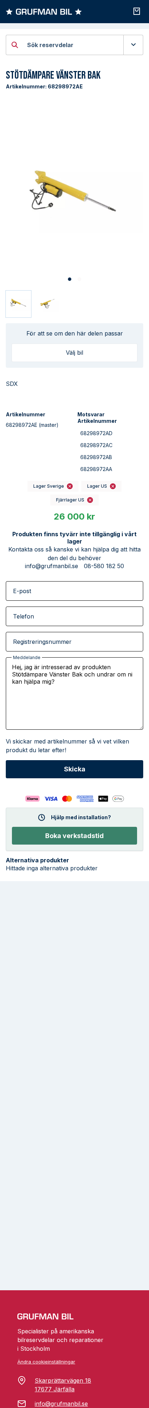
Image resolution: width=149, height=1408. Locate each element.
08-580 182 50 (104, 566)
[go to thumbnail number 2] (46, 304)
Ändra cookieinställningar (46, 1362)
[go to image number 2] (79, 279)
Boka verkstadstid (74, 836)
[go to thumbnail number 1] (18, 304)
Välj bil (74, 352)
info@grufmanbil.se (51, 566)
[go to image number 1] (70, 279)
